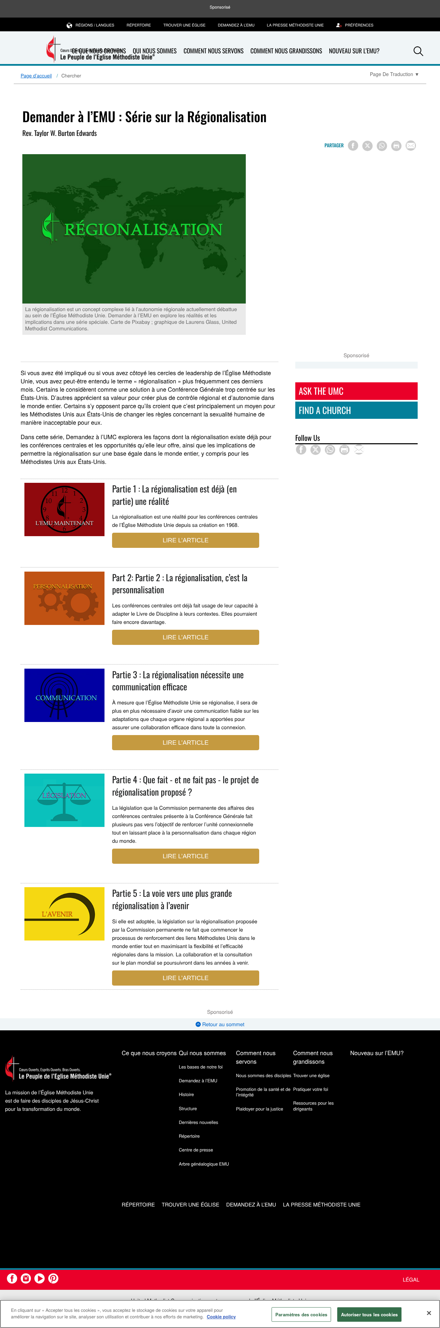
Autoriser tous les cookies (369, 1314)
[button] (418, 51)
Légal (411, 1279)
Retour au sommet (222, 1024)
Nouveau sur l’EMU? (354, 50)
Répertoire (138, 25)
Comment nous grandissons (286, 50)
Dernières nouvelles (198, 1122)
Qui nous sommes (155, 50)
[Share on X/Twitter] (367, 146)
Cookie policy (221, 1316)
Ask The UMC (321, 390)
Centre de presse (196, 1149)
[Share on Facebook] (353, 145)
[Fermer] (429, 1312)
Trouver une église (184, 25)
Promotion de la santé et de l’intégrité (263, 1092)
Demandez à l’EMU (236, 25)
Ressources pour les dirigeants (313, 1105)
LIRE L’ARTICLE (186, 540)
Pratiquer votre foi (310, 1089)
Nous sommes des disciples (263, 1075)
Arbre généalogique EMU (204, 1163)
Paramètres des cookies (301, 1314)
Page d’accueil (36, 75)
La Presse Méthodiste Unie (295, 25)
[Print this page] (396, 146)
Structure (188, 1108)
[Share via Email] (411, 145)
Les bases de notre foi (201, 1066)
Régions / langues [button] (95, 25)
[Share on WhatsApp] (382, 146)
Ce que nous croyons (149, 1052)
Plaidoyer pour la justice (259, 1108)
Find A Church (325, 410)
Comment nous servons (214, 50)
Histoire (186, 1094)
